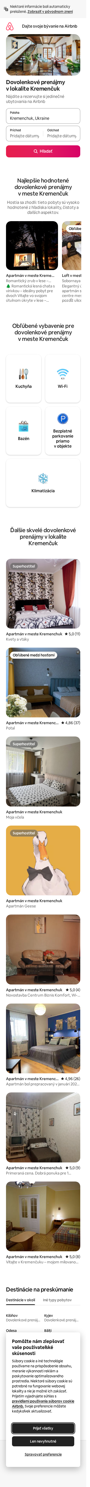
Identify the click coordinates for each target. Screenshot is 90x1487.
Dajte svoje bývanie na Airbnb (49, 26)
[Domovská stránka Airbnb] (10, 26)
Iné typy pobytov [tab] (57, 1300)
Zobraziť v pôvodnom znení (50, 11)
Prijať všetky (43, 1428)
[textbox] (24, 136)
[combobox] (43, 118)
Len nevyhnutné (43, 1441)
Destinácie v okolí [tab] (20, 1300)
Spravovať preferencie (43, 1454)
